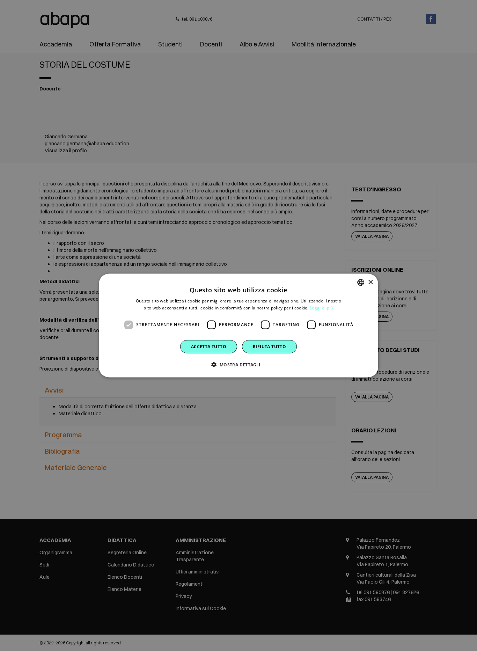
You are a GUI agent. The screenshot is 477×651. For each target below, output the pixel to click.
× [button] (370, 282)
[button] (238, 364)
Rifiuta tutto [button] (269, 346)
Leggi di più (321, 308)
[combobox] (360, 282)
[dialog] (238, 326)
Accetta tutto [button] (208, 346)
